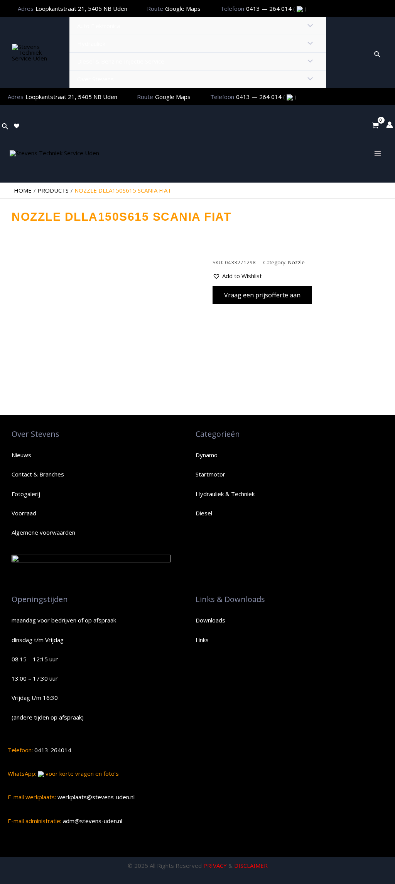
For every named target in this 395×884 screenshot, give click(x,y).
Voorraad (24, 513)
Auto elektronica (98, 26)
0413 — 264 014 (269, 8)
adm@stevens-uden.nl (91, 821)
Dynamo (207, 455)
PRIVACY (215, 865)
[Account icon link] (389, 124)
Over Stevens (95, 79)
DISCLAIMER (251, 865)
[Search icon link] (377, 53)
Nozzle (296, 262)
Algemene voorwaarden (43, 532)
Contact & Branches (38, 474)
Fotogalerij (26, 494)
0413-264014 (52, 750)
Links (202, 640)
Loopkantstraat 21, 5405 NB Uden (81, 8)
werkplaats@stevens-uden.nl (95, 797)
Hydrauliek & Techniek (225, 494)
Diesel (204, 513)
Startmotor (210, 474)
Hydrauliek (91, 43)
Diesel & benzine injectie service (120, 61)
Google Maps (183, 8)
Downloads (210, 620)
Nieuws (21, 455)
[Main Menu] (377, 153)
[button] (237, 275)
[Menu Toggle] (308, 26)
